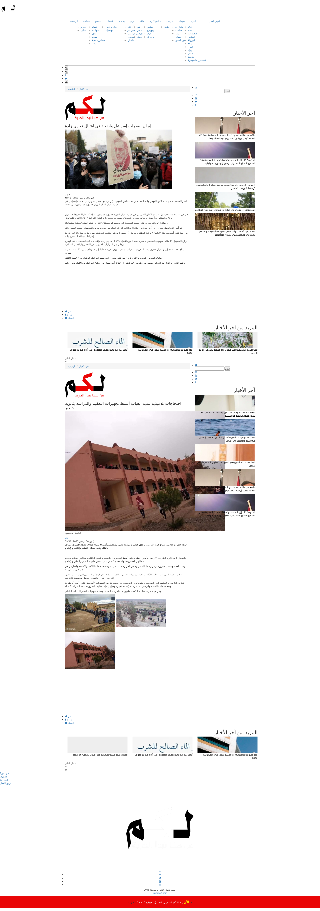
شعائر (178, 36)
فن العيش (180, 40)
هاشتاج (131, 40)
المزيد (193, 21)
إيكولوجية (192, 33)
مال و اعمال (111, 26)
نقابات (95, 43)
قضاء (94, 26)
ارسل (70, 317)
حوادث (95, 30)
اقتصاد (110, 21)
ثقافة (142, 21)
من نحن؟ (4, 773)
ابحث (227, 91)
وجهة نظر (132, 33)
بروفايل (150, 36)
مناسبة (178, 30)
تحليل (83, 30)
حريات (169, 21)
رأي (132, 21)
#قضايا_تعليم (98, 40)
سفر (177, 33)
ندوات (140, 33)
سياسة (86, 21)
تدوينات (131, 36)
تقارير (83, 26)
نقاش (139, 30)
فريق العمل (214, 21)
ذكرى (190, 46)
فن (138, 26)
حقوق (167, 26)
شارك (69, 314)
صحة (94, 36)
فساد (190, 30)
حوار (149, 33)
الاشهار (3, 776)
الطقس (191, 36)
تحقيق (150, 26)
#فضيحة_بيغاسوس (197, 60)
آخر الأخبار (84, 88)
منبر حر (131, 30)
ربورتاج (150, 30)
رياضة (122, 21)
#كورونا (191, 40)
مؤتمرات (109, 30)
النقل (94, 33)
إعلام (190, 26)
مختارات (179, 26)
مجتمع (98, 21)
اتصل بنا (4, 779)
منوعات (181, 21)
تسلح (190, 43)
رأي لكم (131, 26)
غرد (69, 311)
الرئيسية (74, 21)
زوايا (190, 50)
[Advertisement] (127, 286)
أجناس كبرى (156, 21)
